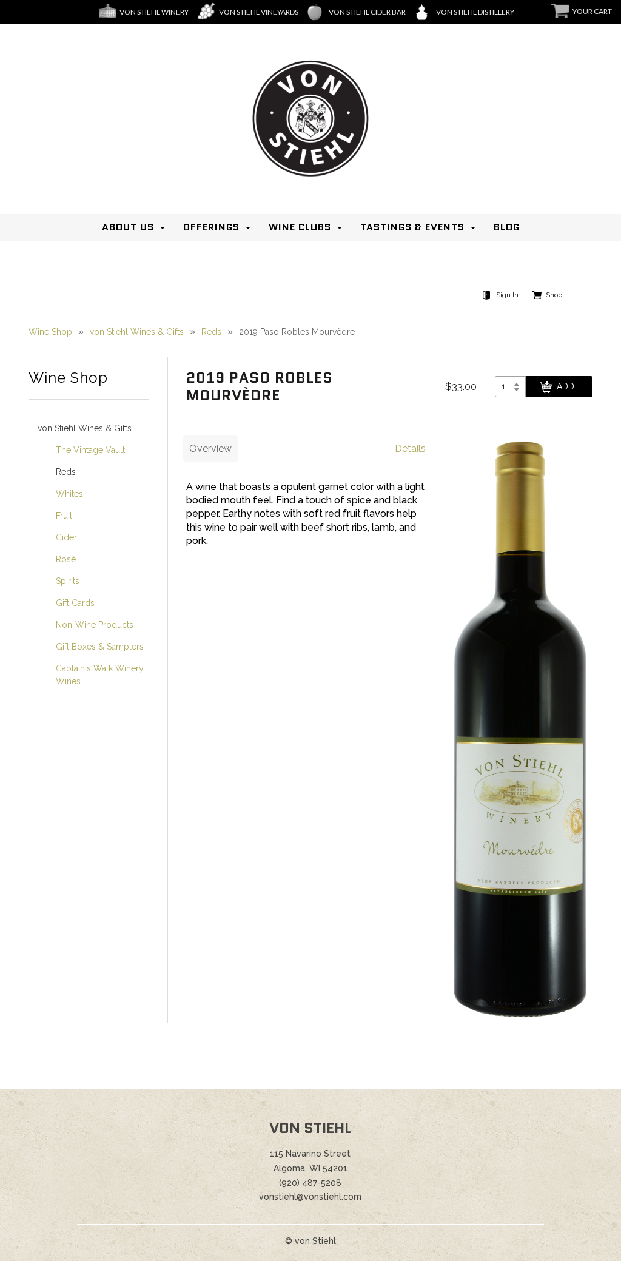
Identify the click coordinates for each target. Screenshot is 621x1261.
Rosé (66, 559)
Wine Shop (50, 332)
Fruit (64, 515)
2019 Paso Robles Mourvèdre (297, 332)
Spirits (67, 581)
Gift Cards (75, 603)
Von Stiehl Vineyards (258, 11)
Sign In (507, 295)
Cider (66, 537)
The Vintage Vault (90, 450)
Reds (211, 332)
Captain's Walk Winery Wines (100, 675)
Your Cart (592, 11)
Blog (507, 227)
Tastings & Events (412, 227)
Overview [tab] (210, 448)
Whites (69, 494)
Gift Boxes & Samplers (100, 646)
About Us (128, 227)
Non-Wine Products (94, 625)
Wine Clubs (300, 227)
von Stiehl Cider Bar (367, 11)
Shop (554, 295)
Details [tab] (410, 448)
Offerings (211, 227)
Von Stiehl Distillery (475, 11)
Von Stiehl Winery (154, 11)
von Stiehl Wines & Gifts (137, 332)
